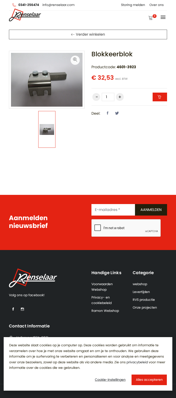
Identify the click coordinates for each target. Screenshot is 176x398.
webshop (140, 284)
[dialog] (88, 364)
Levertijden (141, 292)
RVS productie (144, 299)
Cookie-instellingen (110, 379)
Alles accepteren (149, 379)
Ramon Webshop (105, 311)
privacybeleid (137, 362)
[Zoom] (75, 60)
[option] (46, 129)
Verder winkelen (90, 34)
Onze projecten (145, 307)
